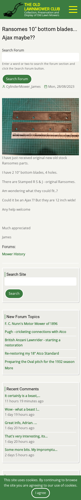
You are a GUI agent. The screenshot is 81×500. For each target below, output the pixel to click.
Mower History (13, 254)
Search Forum (13, 50)
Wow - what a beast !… (22, 409)
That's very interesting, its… (26, 436)
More (9, 368)
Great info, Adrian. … (21, 422)
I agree (40, 492)
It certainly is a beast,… (22, 395)
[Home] (13, 9)
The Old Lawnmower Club (42, 6)
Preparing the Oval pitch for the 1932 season (40, 361)
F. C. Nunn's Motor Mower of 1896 (31, 323)
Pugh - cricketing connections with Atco (35, 331)
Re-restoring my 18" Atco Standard (32, 353)
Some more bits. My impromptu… (31, 449)
